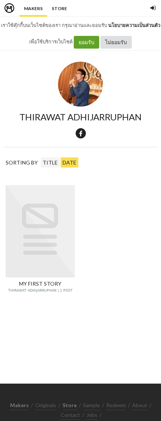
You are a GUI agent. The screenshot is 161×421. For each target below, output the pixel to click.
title (50, 162)
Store (59, 8)
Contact (70, 415)
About (139, 405)
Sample (91, 405)
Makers (33, 8)
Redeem (116, 405)
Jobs (91, 415)
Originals (45, 405)
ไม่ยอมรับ (116, 42)
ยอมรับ (86, 42)
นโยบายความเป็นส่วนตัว (134, 25)
